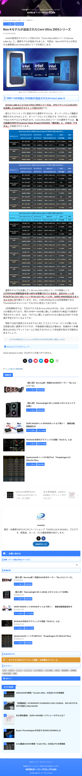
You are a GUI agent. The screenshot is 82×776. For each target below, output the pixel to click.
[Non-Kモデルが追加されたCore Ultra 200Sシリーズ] (41, 361)
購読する (8, 678)
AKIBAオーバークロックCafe (41, 12)
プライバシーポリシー (46, 762)
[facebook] (30, 361)
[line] (52, 361)
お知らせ (11, 670)
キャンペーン (28, 670)
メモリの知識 (49, 670)
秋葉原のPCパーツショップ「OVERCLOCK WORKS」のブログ (41, 766)
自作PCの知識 (7, 673)
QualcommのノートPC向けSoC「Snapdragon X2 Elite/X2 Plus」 (43, 635)
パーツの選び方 (10, 369)
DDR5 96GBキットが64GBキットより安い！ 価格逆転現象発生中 (43, 606)
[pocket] (36, 361)
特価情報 (73, 670)
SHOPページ (41, 544)
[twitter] (25, 361)
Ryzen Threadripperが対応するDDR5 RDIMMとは (38, 730)
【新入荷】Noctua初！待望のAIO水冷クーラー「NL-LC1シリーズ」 (43, 577)
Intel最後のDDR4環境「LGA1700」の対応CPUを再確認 (40, 743)
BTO (5, 670)
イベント (19, 670)
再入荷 (57, 670)
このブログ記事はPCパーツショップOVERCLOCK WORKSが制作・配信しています (37, 339)
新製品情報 (19, 369)
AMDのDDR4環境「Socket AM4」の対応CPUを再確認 (40, 692)
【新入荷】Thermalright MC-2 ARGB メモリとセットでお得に (41, 591)
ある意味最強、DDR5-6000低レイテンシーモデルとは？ (40, 715)
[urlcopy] (57, 361)
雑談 (15, 673)
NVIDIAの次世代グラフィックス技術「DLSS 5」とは (49, 439)
